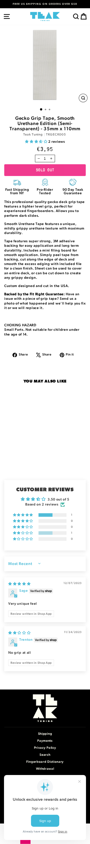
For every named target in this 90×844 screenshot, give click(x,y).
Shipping (45, 734)
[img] (19, 584)
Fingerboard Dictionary (45, 762)
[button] (36, 142)
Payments (45, 740)
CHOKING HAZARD (20, 325)
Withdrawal (45, 768)
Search (45, 754)
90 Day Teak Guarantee (72, 191)
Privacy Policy (45, 748)
